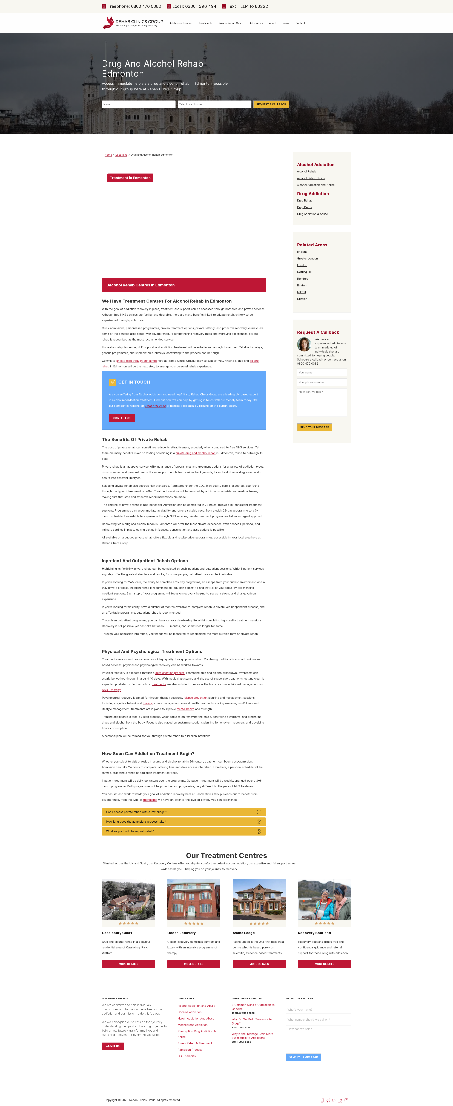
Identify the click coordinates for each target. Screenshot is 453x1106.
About (272, 23)
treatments (159, 684)
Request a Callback (271, 104)
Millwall (301, 292)
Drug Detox (304, 207)
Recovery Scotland (314, 933)
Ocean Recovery (181, 933)
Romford (303, 278)
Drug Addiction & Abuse (312, 214)
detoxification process (170, 673)
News (286, 23)
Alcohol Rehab (306, 171)
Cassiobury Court (117, 933)
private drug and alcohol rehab (196, 453)
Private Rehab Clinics (231, 23)
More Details (128, 963)
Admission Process (190, 1049)
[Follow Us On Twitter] (334, 1100)
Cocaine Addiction (190, 1012)
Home (108, 154)
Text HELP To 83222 (248, 6)
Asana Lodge (244, 933)
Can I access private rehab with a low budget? (136, 812)
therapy (148, 703)
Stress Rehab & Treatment (195, 1043)
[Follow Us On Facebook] (340, 1100)
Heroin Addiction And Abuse (196, 1018)
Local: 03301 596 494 (194, 6)
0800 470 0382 (155, 405)
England (302, 251)
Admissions (256, 23)
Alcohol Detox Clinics (311, 178)
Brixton (301, 285)
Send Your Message (314, 427)
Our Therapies (187, 1056)
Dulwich (302, 299)
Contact (300, 23)
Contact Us (122, 418)
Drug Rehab (304, 200)
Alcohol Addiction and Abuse (316, 185)
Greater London (307, 258)
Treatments (205, 23)
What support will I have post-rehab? (130, 831)
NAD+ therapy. (111, 690)
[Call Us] (322, 1100)
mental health (185, 709)
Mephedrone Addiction (193, 1025)
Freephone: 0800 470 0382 (134, 6)
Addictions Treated (181, 23)
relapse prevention (196, 697)
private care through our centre (136, 360)
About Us (113, 1046)
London (302, 265)
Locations (121, 154)
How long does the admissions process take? (136, 821)
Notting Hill (304, 272)
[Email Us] (328, 1100)
